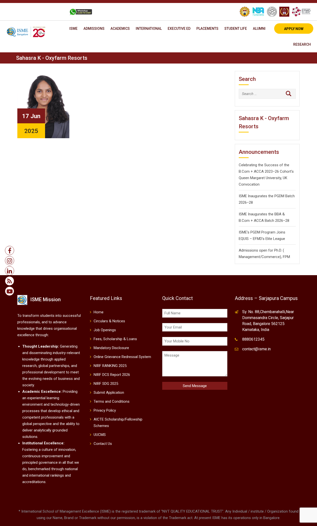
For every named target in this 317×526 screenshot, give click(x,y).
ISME (73, 29)
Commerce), (272, 257)
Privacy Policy (105, 410)
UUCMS (100, 434)
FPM (286, 257)
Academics (120, 29)
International (149, 29)
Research (302, 44)
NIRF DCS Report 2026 (112, 374)
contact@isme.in (256, 349)
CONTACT (54, 12)
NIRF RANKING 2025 (110, 365)
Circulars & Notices (109, 321)
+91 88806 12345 (25, 12)
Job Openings (105, 330)
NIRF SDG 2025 (106, 383)
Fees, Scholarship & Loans (115, 339)
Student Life (235, 29)
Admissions (94, 29)
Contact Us (103, 443)
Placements (207, 29)
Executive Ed (179, 29)
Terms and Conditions (112, 401)
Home (99, 312)
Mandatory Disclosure (111, 348)
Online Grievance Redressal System (122, 357)
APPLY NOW (293, 29)
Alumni (259, 29)
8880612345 (253, 339)
